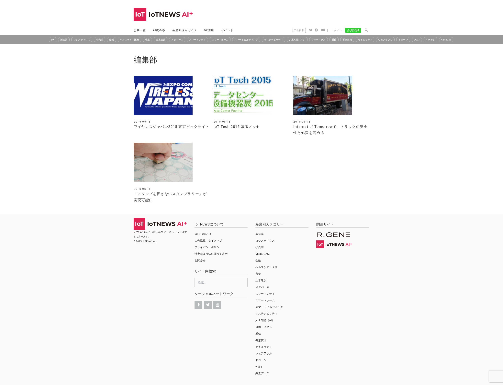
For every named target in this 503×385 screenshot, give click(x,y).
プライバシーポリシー (208, 247)
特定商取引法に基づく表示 (211, 253)
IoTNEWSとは (203, 234)
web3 (417, 39)
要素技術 (347, 39)
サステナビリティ (273, 39)
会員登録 (353, 30)
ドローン (403, 39)
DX (52, 39)
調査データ (262, 373)
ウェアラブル (385, 39)
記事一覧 (140, 30)
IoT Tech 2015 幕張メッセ (237, 127)
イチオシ (430, 39)
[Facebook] (198, 305)
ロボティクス (318, 39)
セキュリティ (365, 39)
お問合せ (200, 260)
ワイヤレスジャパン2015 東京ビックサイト (171, 127)
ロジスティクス (81, 39)
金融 (111, 39)
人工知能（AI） (297, 39)
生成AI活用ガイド (184, 30)
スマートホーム (220, 39)
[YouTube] (217, 305)
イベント (227, 30)
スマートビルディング (246, 39)
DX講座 (209, 30)
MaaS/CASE (262, 253)
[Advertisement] (297, 15)
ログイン (336, 30)
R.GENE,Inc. (150, 241)
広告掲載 (299, 30)
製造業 (63, 39)
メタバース (177, 39)
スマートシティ (197, 39)
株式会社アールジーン (166, 232)
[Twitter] (208, 305)
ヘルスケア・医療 (129, 39)
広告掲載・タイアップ (208, 240)
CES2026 (446, 39)
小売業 (99, 39)
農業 (147, 39)
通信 (334, 39)
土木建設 (160, 39)
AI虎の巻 (159, 30)
